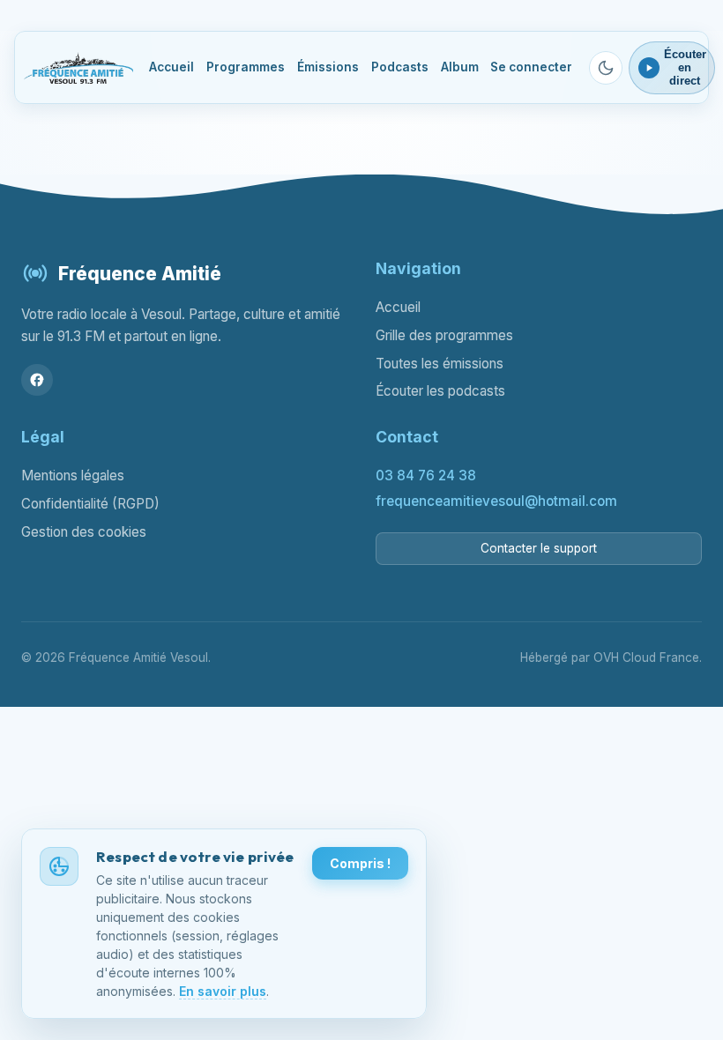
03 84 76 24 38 (426, 475)
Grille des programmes (444, 335)
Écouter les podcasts (440, 391)
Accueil (171, 67)
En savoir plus (222, 991)
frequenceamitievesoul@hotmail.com (496, 501)
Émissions (328, 67)
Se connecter (531, 67)
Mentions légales (72, 475)
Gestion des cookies (83, 532)
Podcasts (400, 67)
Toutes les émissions (439, 363)
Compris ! (360, 863)
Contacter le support (539, 548)
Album (460, 67)
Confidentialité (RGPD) (90, 503)
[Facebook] (37, 380)
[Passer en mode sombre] (605, 68)
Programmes (245, 67)
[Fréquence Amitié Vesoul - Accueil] (78, 68)
